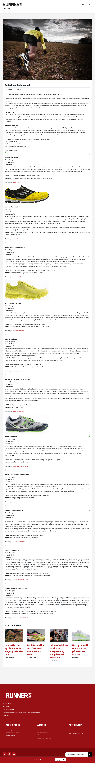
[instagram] (9, 754)
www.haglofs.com (18, 331)
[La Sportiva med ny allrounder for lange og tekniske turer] (14, 629)
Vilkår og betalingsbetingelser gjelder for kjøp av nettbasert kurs (21, 712)
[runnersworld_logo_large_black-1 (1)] (12, 3)
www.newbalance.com (20, 466)
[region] (47, 760)
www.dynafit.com (18, 277)
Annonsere (6, 715)
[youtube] (14, 754)
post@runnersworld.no (79, 730)
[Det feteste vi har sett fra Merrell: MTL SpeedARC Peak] (36, 629)
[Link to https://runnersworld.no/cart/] (83, 4)
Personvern (6, 706)
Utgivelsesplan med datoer (77, 733)
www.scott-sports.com (20, 580)
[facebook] (4, 754)
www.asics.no (17, 182)
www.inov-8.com (18, 371)
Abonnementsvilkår (8, 709)
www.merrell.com (18, 411)
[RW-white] (19, 694)
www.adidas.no (17, 239)
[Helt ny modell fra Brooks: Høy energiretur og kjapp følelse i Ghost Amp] (59, 629)
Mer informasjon (10, 735)
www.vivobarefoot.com (20, 618)
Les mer (51, 760)
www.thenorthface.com (20, 502)
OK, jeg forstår (60, 760)
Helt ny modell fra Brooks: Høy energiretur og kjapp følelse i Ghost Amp (59, 651)
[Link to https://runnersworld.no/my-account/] (86, 4)
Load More (47, 674)
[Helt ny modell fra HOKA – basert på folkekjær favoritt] (81, 629)
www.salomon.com (19, 542)
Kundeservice (7, 703)
